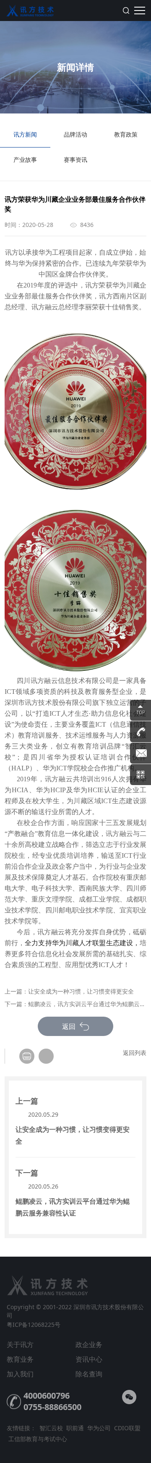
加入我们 (20, 1374)
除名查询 (89, 1374)
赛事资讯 (75, 159)
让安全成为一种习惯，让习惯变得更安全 (81, 991)
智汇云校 (51, 1428)
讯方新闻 (25, 134)
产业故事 (25, 159)
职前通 (75, 1428)
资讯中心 (89, 1359)
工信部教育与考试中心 (37, 1439)
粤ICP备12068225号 (33, 1325)
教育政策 (126, 134)
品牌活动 (75, 134)
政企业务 (89, 1344)
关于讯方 (20, 1344)
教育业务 (20, 1359)
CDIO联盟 (127, 1428)
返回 (69, 1026)
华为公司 (99, 1428)
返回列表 (134, 1053)
